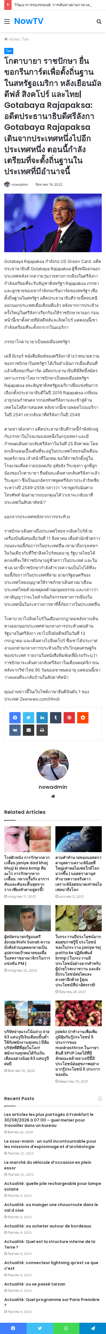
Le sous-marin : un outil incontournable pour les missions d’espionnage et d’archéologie (50, 1144)
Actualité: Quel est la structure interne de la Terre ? (49, 1244)
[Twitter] (28, 717)
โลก (25, 39)
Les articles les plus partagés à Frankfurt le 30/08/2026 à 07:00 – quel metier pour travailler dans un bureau (49, 1120)
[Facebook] (15, 717)
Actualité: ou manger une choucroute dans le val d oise (51, 1207)
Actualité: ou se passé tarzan (34, 1284)
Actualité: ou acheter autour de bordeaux (47, 1226)
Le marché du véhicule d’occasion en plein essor (47, 1165)
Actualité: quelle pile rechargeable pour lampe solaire (52, 1186)
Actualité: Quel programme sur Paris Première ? (51, 1302)
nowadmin (20, 184)
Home (13, 39)
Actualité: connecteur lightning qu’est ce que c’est (51, 1265)
